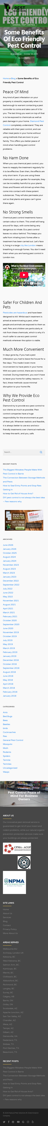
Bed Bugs (7, 716)
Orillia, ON (8, 1004)
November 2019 (11, 632)
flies (5, 736)
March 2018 (9, 688)
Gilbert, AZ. (8, 1032)
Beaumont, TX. (10, 1052)
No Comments (24, 58)
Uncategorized (10, 768)
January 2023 (9, 577)
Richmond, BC (10, 984)
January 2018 (9, 696)
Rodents (7, 752)
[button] (43, 8)
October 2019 (10, 636)
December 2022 (11, 581)
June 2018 (8, 676)
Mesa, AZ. (8, 1024)
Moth (5, 748)
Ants (5, 712)
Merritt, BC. (8, 972)
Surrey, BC (8, 992)
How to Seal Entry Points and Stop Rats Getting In (22, 487)
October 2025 (10, 553)
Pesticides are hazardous (15, 312)
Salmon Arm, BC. (11, 965)
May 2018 (8, 680)
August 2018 (9, 672)
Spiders (6, 756)
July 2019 (7, 640)
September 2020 (11, 624)
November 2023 (11, 565)
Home (6, 78)
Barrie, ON (8, 1000)
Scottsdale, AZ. (10, 1008)
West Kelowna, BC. (12, 961)
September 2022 (11, 584)
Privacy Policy (10, 929)
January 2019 (9, 656)
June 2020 (8, 628)
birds (5, 728)
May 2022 (8, 596)
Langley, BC (8, 988)
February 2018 (10, 692)
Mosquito (7, 744)
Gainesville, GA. (10, 1036)
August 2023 (9, 569)
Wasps (6, 772)
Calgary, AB (8, 996)
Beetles (6, 724)
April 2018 (8, 684)
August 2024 (9, 557)
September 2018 (11, 668)
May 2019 (8, 644)
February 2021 (10, 616)
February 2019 (10, 652)
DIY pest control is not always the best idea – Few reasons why (24, 499)
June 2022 (8, 592)
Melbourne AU (10, 949)
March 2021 (9, 612)
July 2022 (7, 588)
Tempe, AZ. (8, 1028)
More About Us (10, 933)
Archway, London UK (13, 953)
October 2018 (10, 664)
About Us (7, 913)
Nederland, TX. (10, 1040)
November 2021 (11, 600)
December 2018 (11, 660)
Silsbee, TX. (8, 1044)
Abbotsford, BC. (11, 980)
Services (7, 917)
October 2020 (10, 620)
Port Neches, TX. (11, 1048)
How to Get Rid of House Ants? (18, 493)
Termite (6, 760)
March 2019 (9, 648)
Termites (7, 764)
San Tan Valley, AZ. (12, 1016)
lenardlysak (17, 54)
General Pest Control (23, 25)
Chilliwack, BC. (10, 976)
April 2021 (8, 608)
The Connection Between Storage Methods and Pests (24, 479)
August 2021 (9, 604)
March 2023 (9, 573)
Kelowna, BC (9, 957)
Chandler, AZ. (9, 1020)
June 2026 (8, 545)
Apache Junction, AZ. (13, 1012)
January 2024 (9, 561)
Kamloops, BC (10, 968)
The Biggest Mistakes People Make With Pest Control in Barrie (22, 472)
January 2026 (9, 549)
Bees (5, 720)
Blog (13, 78)
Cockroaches (9, 732)
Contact (7, 925)
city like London (28, 245)
